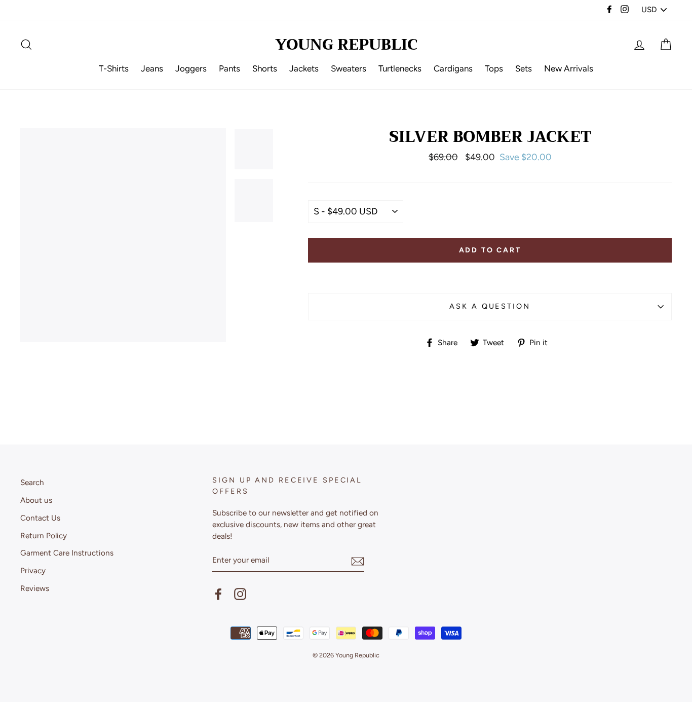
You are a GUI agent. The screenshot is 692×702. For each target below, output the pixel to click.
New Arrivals (568, 68)
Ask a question (489, 306)
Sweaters (348, 68)
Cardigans (453, 68)
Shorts (264, 68)
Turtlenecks (399, 68)
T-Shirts (114, 68)
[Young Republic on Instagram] (240, 593)
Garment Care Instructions (66, 553)
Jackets (304, 68)
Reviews (34, 588)
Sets (523, 68)
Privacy (33, 570)
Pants (229, 68)
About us (36, 500)
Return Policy (43, 535)
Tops (494, 68)
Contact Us (40, 518)
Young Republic (346, 44)
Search (32, 482)
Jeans (152, 68)
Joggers (191, 68)
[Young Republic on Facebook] (218, 593)
